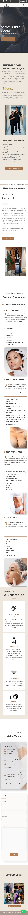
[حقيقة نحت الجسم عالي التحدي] (9, 898)
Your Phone (4, 816)
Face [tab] (3, 304)
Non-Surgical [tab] (21, 304)
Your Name (3, 801)
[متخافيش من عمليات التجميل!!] (19, 898)
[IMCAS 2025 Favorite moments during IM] (9, 888)
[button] (23, 1)
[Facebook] (6, 783)
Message (3, 826)
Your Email (3, 809)
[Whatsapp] (15, 783)
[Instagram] (11, 783)
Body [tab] (14, 304)
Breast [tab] (8, 304)
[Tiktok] (20, 783)
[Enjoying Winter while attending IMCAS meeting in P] (19, 888)
